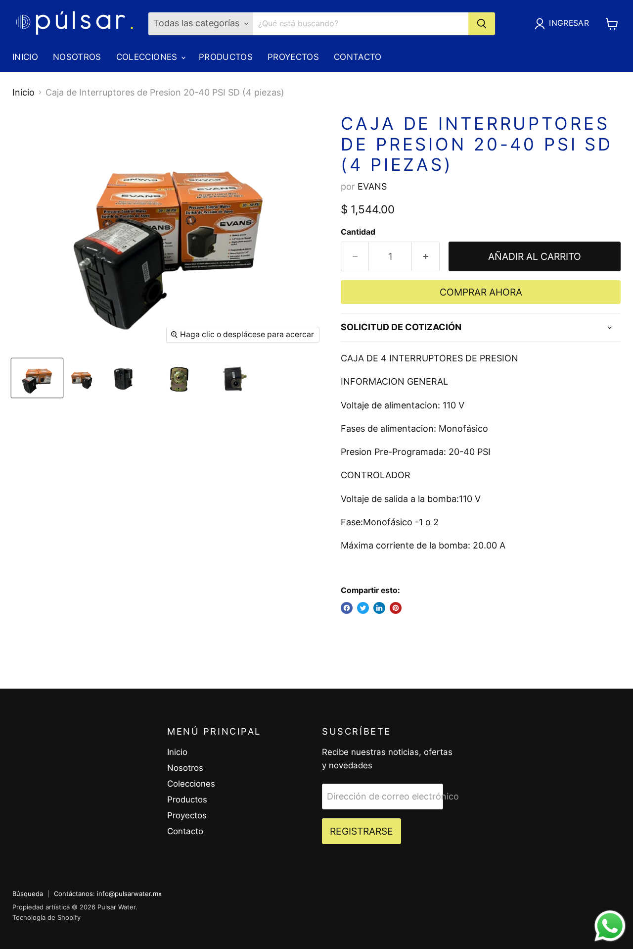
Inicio (25, 57)
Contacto (358, 57)
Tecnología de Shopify (46, 917)
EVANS (372, 186)
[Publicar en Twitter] (363, 608)
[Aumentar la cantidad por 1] (426, 256)
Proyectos (293, 57)
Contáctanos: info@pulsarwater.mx (108, 894)
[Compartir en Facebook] (347, 608)
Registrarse (361, 831)
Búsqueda (27, 894)
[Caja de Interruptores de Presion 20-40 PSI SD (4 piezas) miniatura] (37, 378)
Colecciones (148, 57)
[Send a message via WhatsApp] (610, 926)
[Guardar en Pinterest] (396, 608)
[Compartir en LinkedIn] (379, 608)
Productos (226, 57)
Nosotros (77, 57)
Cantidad (358, 232)
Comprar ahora (481, 292)
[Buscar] (481, 23)
